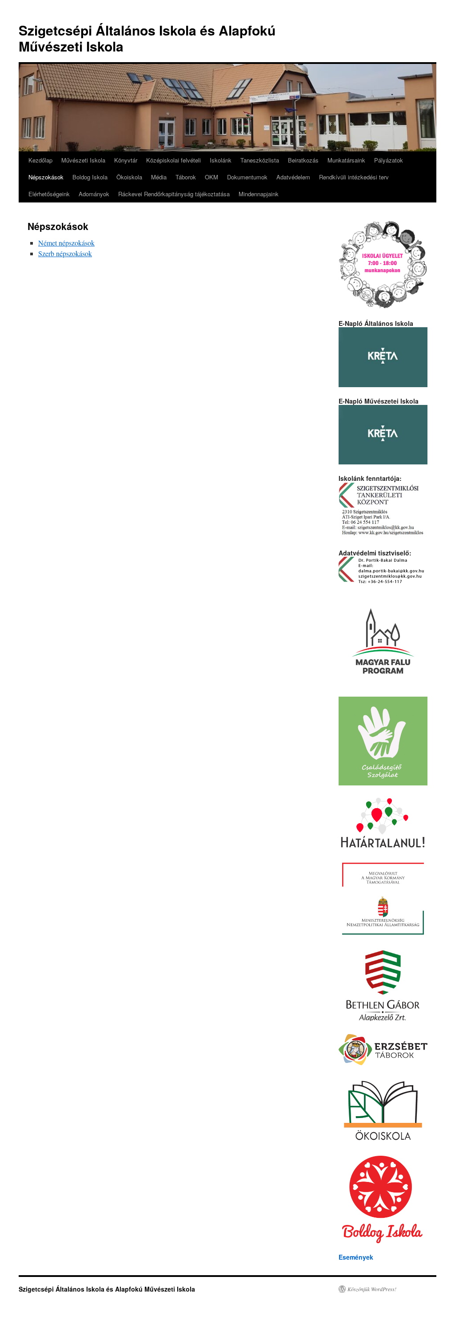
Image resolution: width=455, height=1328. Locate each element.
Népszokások (46, 177)
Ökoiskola (129, 177)
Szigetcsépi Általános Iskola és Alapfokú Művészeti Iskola (147, 37)
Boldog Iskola (90, 177)
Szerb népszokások (65, 253)
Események (356, 1257)
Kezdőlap (40, 160)
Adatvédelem (293, 177)
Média (159, 177)
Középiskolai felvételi (173, 160)
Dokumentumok (247, 177)
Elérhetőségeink (49, 194)
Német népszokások (66, 242)
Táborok (186, 177)
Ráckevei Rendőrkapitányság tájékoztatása (174, 194)
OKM (211, 177)
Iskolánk (220, 160)
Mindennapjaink (259, 194)
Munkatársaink (346, 160)
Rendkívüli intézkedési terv (354, 177)
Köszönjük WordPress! (371, 1288)
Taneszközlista (259, 160)
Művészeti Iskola (83, 160)
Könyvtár (125, 160)
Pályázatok (388, 160)
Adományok (94, 194)
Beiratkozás (303, 160)
